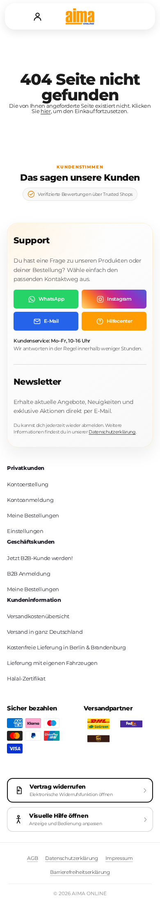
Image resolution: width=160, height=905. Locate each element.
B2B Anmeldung (28, 573)
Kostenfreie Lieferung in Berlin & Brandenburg (66, 647)
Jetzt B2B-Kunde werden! (40, 558)
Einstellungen (25, 531)
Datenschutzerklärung (112, 432)
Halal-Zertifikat (26, 678)
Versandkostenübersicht (38, 616)
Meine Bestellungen (33, 515)
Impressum (119, 858)
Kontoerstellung (27, 484)
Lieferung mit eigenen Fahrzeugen (52, 663)
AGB (32, 858)
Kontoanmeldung (30, 500)
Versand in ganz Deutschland (44, 631)
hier (46, 111)
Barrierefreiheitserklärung (80, 872)
